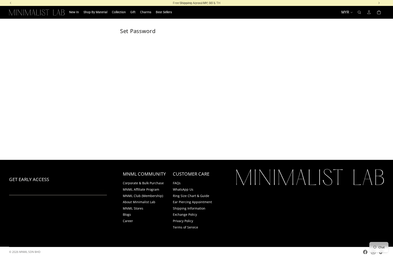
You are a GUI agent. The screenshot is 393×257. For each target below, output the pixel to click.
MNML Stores (133, 208)
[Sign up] (102, 190)
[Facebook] (365, 252)
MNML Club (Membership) (143, 195)
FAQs (177, 183)
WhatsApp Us (183, 189)
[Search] (359, 12)
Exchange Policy (185, 214)
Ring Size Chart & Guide (191, 195)
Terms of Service (185, 227)
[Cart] (379, 12)
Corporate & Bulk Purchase (143, 183)
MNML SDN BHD (29, 252)
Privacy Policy (183, 221)
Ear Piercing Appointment (192, 202)
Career (128, 221)
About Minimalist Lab (139, 202)
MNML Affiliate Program (141, 189)
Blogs (127, 214)
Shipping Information (189, 208)
